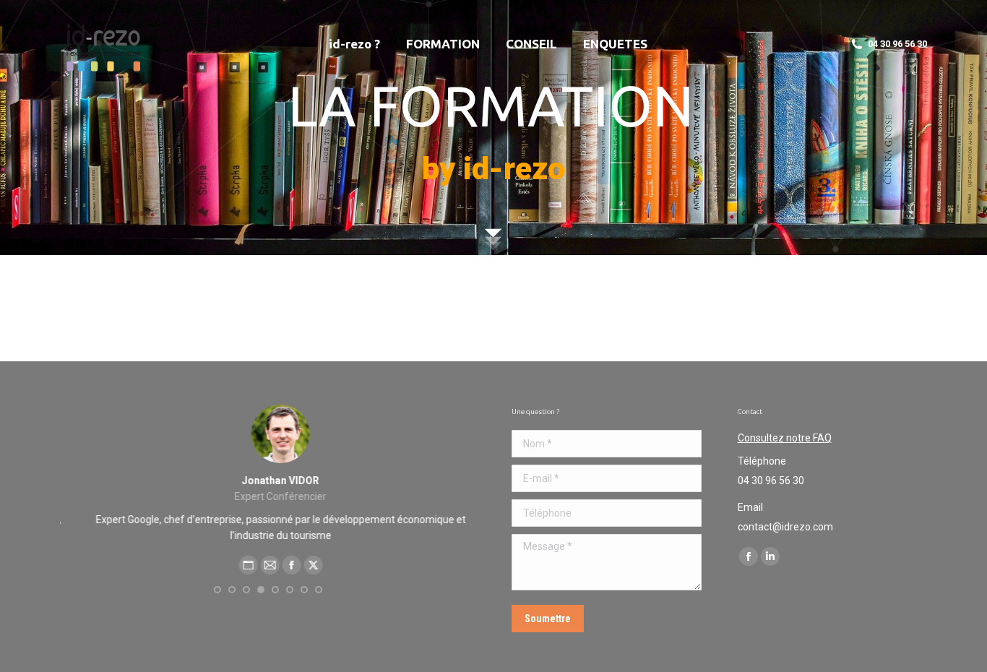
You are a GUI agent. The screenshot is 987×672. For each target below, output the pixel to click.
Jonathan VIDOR (267, 480)
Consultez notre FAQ (785, 438)
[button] (217, 589)
